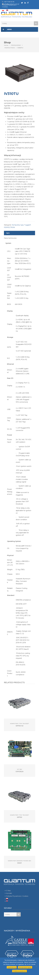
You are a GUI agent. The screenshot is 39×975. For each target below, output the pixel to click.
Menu (9, 29)
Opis (8, 233)
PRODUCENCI (16, 45)
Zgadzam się (12, 967)
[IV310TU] (19, 73)
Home (6, 45)
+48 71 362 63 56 (9, 1)
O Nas (8, 891)
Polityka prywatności (19, 971)
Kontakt (9, 893)
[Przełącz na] (3, 10)
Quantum (19, 15)
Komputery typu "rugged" (21, 225)
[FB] (27, 3)
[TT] (22, 3)
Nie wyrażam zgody (25, 967)
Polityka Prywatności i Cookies (17, 896)
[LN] (25, 3)
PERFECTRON (9, 48)
